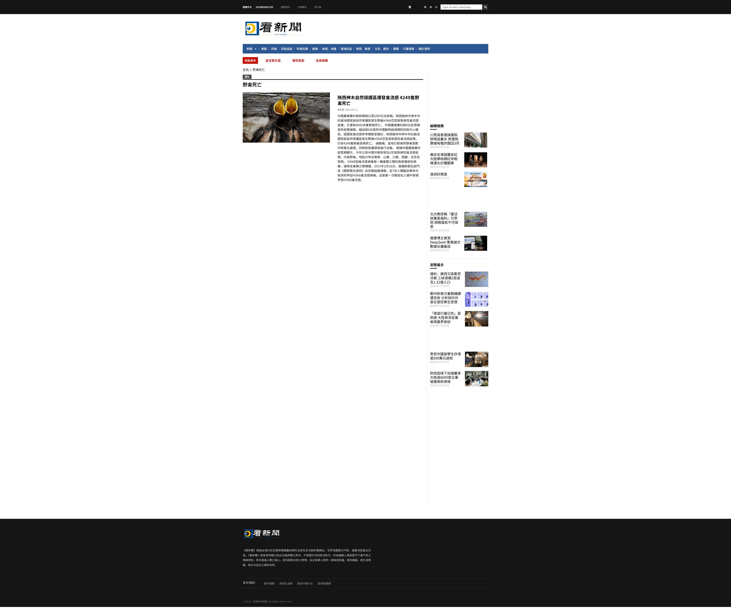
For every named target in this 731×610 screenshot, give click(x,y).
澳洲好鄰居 (438, 174)
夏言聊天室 (273, 60)
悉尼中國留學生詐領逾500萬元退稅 (445, 355)
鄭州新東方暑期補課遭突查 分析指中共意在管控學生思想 (445, 297)
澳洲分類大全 (305, 583)
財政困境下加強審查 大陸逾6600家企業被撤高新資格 (445, 377)
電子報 (317, 7)
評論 (274, 49)
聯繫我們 (285, 7)
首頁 (246, 70)
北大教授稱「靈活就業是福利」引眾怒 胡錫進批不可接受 (444, 220)
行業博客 (408, 49)
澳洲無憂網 (324, 583)
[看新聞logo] (273, 36)
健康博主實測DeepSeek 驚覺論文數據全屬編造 (445, 242)
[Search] (485, 7)
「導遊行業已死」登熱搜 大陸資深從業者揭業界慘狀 (445, 317)
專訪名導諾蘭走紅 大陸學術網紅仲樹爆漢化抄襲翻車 (443, 158)
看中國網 (269, 583)
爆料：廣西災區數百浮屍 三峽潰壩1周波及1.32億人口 (445, 277)
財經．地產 (329, 49)
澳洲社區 (346, 49)
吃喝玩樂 (302, 49)
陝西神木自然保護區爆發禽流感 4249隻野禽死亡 (378, 100)
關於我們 (424, 49)
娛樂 (315, 49)
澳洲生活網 (285, 583)
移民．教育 (363, 49)
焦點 (264, 49)
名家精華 (322, 60)
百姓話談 (286, 49)
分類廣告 (302, 7)
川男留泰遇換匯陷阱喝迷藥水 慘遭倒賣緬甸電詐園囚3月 (444, 138)
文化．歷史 (382, 49)
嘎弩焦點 (298, 60)
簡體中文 (247, 7)
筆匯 (396, 49)
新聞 (249, 49)
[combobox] (461, 7)
